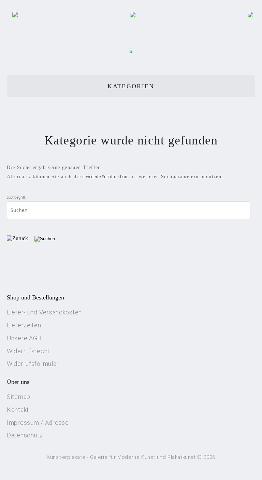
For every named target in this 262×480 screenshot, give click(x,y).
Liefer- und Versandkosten (44, 312)
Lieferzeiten (24, 325)
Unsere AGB (24, 338)
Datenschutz (25, 435)
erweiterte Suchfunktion (105, 176)
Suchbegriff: (16, 197)
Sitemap (18, 396)
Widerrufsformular (33, 363)
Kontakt (18, 409)
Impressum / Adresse (38, 422)
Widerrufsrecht (28, 351)
